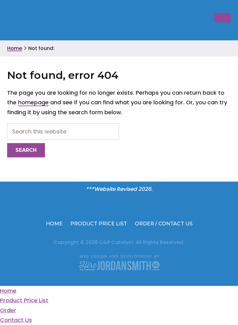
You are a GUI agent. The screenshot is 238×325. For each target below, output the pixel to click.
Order (8, 310)
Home (8, 291)
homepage (33, 102)
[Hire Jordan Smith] (119, 262)
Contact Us (16, 320)
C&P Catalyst (29, 21)
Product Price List (24, 300)
